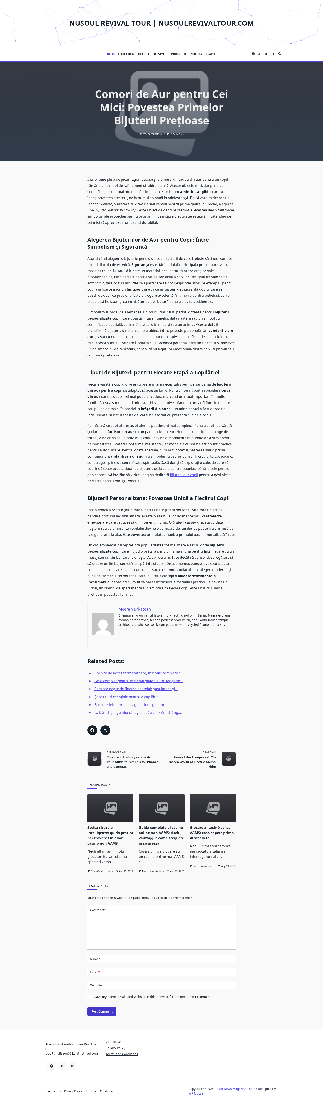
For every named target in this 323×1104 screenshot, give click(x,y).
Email (95, 972)
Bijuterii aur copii (184, 474)
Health (143, 54)
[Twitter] (259, 54)
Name (95, 959)
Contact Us (114, 1042)
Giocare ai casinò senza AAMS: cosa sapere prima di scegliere (212, 832)
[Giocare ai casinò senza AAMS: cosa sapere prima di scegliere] (213, 808)
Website (96, 985)
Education (126, 54)
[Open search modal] (279, 54)
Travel (211, 54)
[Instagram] (265, 54)
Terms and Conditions (122, 1054)
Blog (111, 54)
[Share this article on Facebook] (92, 730)
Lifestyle (159, 54)
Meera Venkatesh (152, 133)
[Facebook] (253, 54)
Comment (98, 910)
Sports (175, 54)
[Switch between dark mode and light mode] (274, 54)
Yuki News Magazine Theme (237, 1089)
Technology (192, 54)
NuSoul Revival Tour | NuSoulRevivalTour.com (161, 23)
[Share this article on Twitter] (105, 730)
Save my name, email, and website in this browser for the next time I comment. (153, 997)
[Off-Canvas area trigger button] (43, 54)
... (113, 861)
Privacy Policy (115, 1048)
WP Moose (196, 1093)
